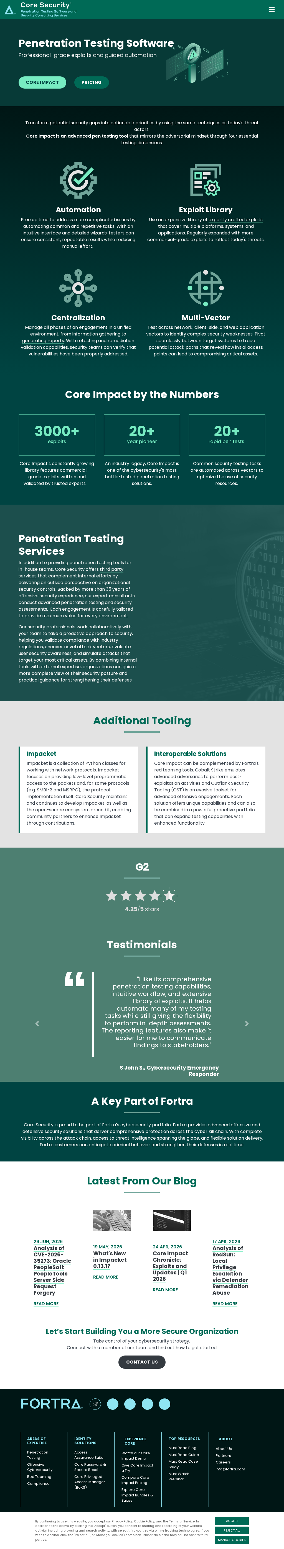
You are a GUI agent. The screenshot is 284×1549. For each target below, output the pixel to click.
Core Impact (42, 82)
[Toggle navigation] (272, 9)
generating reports (43, 340)
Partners (223, 1455)
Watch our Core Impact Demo (135, 1455)
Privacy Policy (122, 1521)
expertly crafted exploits (236, 219)
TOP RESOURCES (184, 1438)
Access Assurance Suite (88, 1455)
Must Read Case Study (183, 1464)
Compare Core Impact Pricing (135, 1480)
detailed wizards (89, 233)
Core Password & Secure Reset (90, 1467)
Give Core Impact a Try (137, 1468)
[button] (37, 1023)
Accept (232, 1521)
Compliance (38, 1483)
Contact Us (142, 1362)
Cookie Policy (144, 1521)
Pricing (92, 82)
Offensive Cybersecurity (39, 1467)
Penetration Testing (37, 1455)
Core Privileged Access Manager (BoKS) (89, 1482)
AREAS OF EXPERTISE (37, 1441)
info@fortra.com (230, 1469)
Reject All (232, 1530)
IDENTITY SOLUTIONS (85, 1441)
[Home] (40, 9)
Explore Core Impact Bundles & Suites (137, 1495)
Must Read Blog (182, 1447)
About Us (224, 1448)
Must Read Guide (184, 1454)
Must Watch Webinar (179, 1476)
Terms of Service (182, 1521)
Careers (223, 1462)
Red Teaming (39, 1476)
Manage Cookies (232, 1540)
